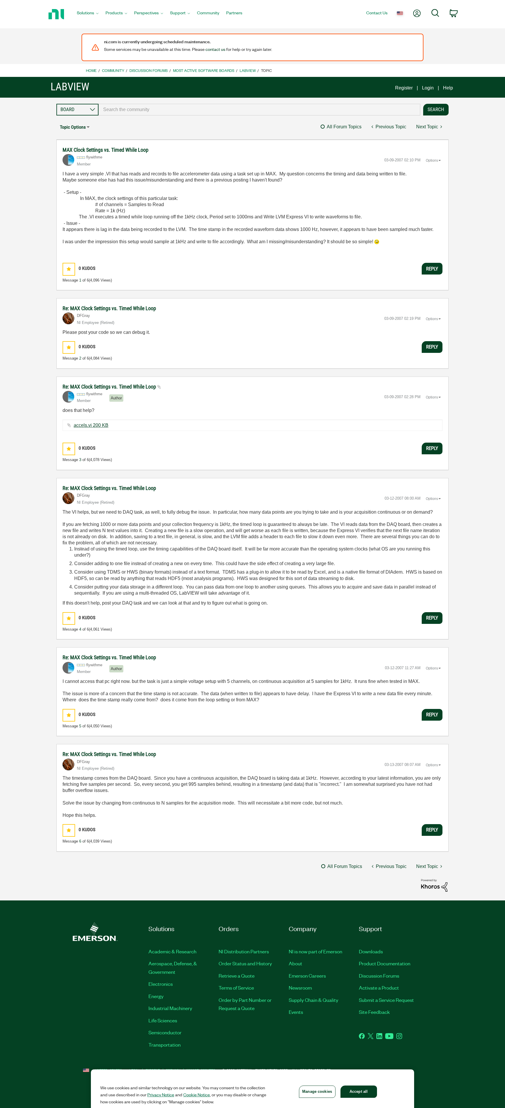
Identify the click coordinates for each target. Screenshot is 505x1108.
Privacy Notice (160, 1094)
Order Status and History (245, 963)
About (295, 963)
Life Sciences (162, 1020)
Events (296, 1012)
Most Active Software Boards (203, 70)
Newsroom (300, 987)
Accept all (359, 1091)
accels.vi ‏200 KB (91, 425)
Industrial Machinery (170, 1008)
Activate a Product (379, 987)
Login (428, 87)
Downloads (371, 951)
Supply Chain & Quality (313, 1000)
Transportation (164, 1044)
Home (91, 70)
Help (448, 87)
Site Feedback (374, 1012)
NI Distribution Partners (244, 951)
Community (113, 70)
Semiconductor (164, 1032)
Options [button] (432, 160)
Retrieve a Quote (237, 975)
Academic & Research (172, 951)
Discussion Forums (148, 70)
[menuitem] (87, 14)
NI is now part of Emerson (315, 951)
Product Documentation (384, 963)
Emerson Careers (307, 975)
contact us (215, 49)
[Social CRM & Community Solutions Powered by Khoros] (434, 885)
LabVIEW (248, 70)
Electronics (160, 984)
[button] (69, 269)
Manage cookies (317, 1091)
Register (404, 87)
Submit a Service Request (386, 1000)
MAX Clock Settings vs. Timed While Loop (105, 150)
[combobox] (259, 109)
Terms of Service (236, 987)
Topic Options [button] (73, 127)
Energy (156, 996)
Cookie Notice (196, 1094)
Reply (432, 269)
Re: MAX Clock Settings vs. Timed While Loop (109, 308)
